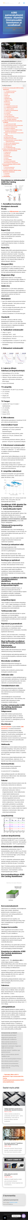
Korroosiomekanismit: (10, 167)
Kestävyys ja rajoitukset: (10, 128)
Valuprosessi (8, 152)
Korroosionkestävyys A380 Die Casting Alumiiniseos (11, 165)
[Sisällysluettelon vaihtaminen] (23, 85)
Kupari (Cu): (7, 95)
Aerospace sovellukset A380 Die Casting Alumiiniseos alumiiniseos (13, 130)
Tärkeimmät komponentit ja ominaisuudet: (14, 125)
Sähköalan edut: (9, 146)
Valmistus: (7, 175)
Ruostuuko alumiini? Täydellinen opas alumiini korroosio (13, 1143)
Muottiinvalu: (7, 153)
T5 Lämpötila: (8, 111)
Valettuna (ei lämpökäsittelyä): (12, 110)
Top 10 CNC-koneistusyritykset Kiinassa (11, 1058)
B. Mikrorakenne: (9, 114)
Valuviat (6, 158)
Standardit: (8, 104)
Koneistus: (7, 173)
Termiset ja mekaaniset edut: (11, 126)
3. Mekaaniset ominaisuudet (12, 107)
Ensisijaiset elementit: (9, 92)
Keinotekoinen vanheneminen (11, 162)
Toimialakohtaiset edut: (10, 147)
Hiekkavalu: (7, 155)
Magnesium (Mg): (9, 100)
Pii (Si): (6, 94)
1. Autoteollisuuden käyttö (10, 124)
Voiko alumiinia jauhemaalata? (8, 1035)
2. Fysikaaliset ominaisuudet (12, 106)
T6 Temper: (8, 113)
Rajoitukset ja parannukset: (10, 138)
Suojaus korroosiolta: (9, 168)
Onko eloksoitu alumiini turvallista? (10, 1061)
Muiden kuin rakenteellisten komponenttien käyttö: (14, 133)
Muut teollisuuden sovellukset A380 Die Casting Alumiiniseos (14, 141)
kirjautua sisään (13, 1202)
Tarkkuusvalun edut (9, 137)
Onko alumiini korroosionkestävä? (9, 1063)
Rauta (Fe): (7, 97)
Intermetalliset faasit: (10, 116)
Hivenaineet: (7, 103)
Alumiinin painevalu (6, 726)
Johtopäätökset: (6, 176)
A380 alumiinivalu (14, 211)
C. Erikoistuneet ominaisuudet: (12, 117)
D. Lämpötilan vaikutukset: (11, 119)
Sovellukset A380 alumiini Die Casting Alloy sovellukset (12, 121)
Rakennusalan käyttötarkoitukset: (12, 143)
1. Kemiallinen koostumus (10, 91)
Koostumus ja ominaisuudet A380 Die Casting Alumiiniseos (13, 88)
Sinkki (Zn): (7, 101)
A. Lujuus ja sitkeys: (10, 108)
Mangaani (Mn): (8, 98)
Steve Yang (14, 27)
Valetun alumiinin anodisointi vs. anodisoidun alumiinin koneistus (13, 1109)
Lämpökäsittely (8, 159)
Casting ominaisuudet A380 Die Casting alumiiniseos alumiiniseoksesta (12, 149)
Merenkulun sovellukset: (11, 144)
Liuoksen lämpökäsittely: (10, 161)
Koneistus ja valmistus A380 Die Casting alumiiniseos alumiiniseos (12, 171)
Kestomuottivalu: (8, 156)
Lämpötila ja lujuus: (9, 135)
